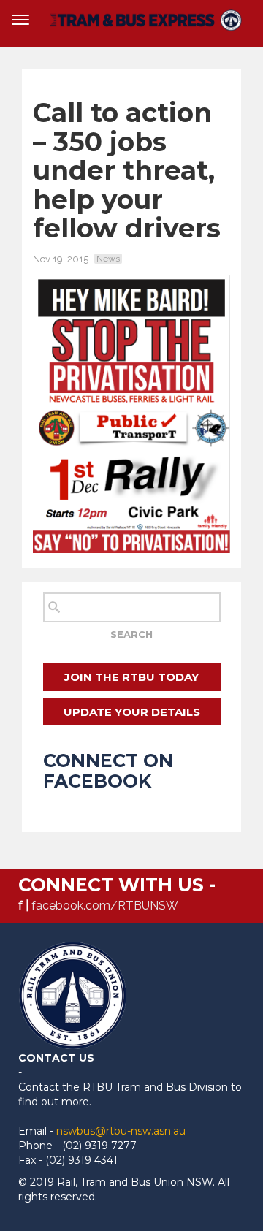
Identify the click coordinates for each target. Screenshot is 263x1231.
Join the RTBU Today (131, 677)
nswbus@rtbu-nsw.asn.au (121, 1130)
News (108, 259)
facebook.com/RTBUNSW (104, 905)
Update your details (132, 712)
